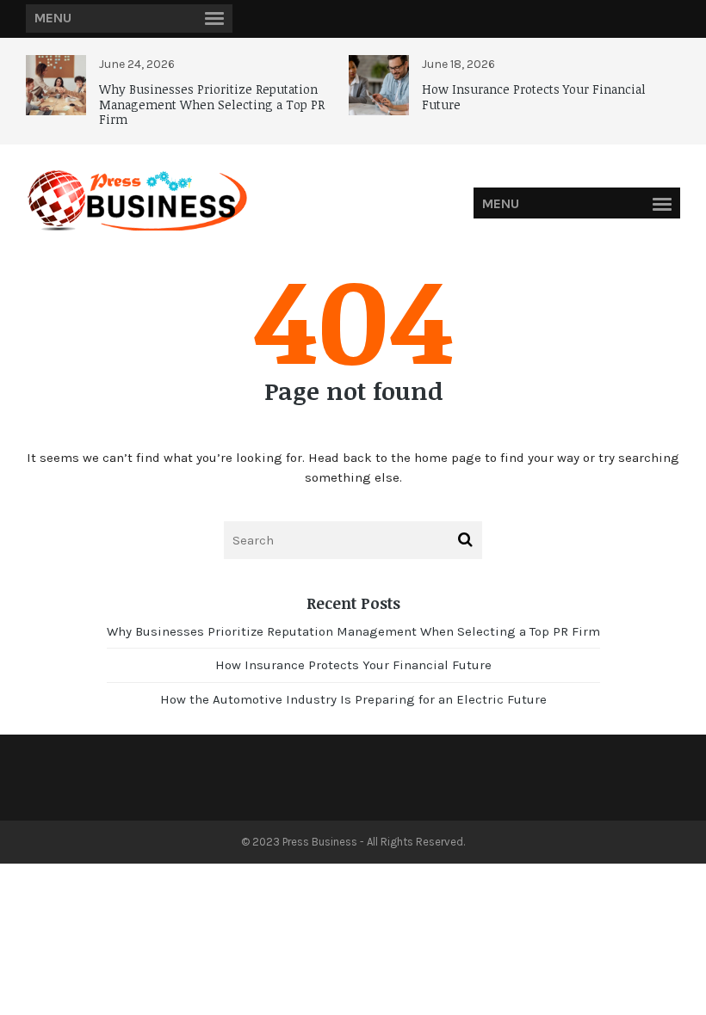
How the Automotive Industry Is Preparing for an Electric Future (353, 699)
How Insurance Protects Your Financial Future (534, 97)
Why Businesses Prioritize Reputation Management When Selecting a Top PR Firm (212, 104)
